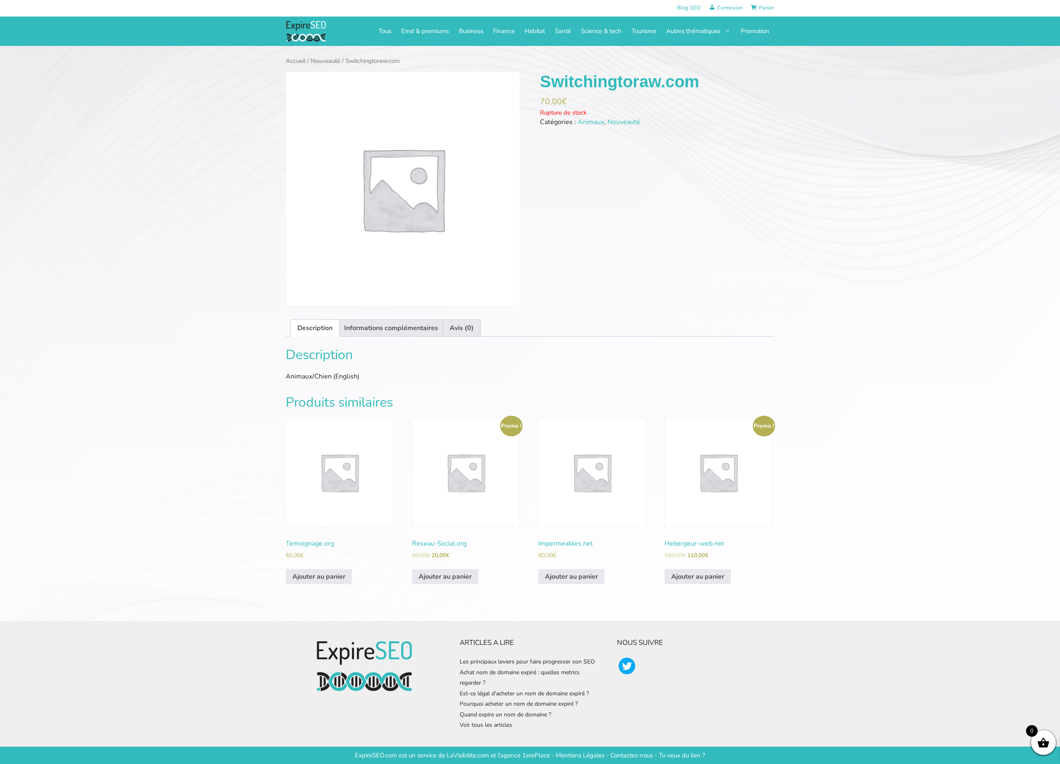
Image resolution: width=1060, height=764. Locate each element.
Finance (504, 31)
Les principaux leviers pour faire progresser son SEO (527, 662)
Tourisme (643, 31)
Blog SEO (689, 8)
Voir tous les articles (486, 725)
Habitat (535, 31)
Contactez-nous (631, 755)
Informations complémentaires (391, 328)
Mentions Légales (580, 755)
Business (471, 31)
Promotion (755, 31)
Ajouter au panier (318, 576)
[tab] (315, 328)
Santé (563, 31)
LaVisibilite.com (469, 755)
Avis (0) (462, 328)
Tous (384, 31)
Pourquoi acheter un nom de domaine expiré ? (519, 704)
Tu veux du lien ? (682, 755)
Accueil (296, 61)
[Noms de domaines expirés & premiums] (306, 30)
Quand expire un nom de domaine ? (505, 714)
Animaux (591, 122)
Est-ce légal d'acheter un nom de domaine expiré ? (524, 693)
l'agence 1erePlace (523, 755)
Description (314, 328)
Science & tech (601, 31)
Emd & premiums (425, 31)
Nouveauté (325, 61)
